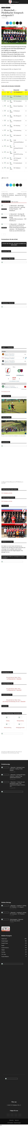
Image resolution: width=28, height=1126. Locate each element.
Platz (3, 90)
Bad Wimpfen (7, 358)
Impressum (17, 1120)
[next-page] (5, 234)
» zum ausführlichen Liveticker (14, 381)
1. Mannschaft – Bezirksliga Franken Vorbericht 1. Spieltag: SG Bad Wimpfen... (17, 769)
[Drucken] (20, 23)
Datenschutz (11, 1120)
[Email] (17, 23)
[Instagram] (12, 1114)
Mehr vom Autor (14, 201)
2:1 (25, 354)
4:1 (25, 361)
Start (2, 5)
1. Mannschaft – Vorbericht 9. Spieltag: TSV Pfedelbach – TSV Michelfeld (7, 195)
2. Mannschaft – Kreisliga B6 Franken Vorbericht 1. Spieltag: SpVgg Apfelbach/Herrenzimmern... (17, 776)
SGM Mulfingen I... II (14, 387)
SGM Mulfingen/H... (20, 375)
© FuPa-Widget (23, 389)
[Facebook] (7, 23)
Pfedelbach (12, 358)
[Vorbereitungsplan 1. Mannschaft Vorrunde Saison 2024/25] (5, 921)
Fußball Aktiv (11, 5)
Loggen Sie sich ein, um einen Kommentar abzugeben (14, 244)
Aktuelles (6, 5)
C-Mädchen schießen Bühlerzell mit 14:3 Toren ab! (21, 195)
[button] (26, 2)
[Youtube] (19, 1115)
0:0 (23, 357)
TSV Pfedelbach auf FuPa (5, 391)
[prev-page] (2, 234)
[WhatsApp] (14, 23)
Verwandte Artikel (6, 201)
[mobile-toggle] (2, 2)
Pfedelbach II (7, 387)
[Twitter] (10, 23)
